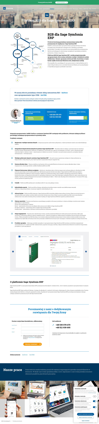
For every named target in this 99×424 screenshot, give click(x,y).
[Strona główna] (8, 8)
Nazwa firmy (14, 325)
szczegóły (12, 391)
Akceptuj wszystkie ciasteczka (85, 414)
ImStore (65, 93)
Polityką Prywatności (32, 337)
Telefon (13, 331)
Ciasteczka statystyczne (81, 401)
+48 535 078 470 (55, 115)
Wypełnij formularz (31, 118)
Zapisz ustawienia (85, 420)
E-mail (13, 328)
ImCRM (43, 95)
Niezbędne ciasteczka (80, 396)
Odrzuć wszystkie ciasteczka (85, 417)
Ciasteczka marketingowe (81, 407)
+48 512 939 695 (55, 117)
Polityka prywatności (17, 421)
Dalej (86, 251)
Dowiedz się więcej (61, 2)
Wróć (13, 251)
